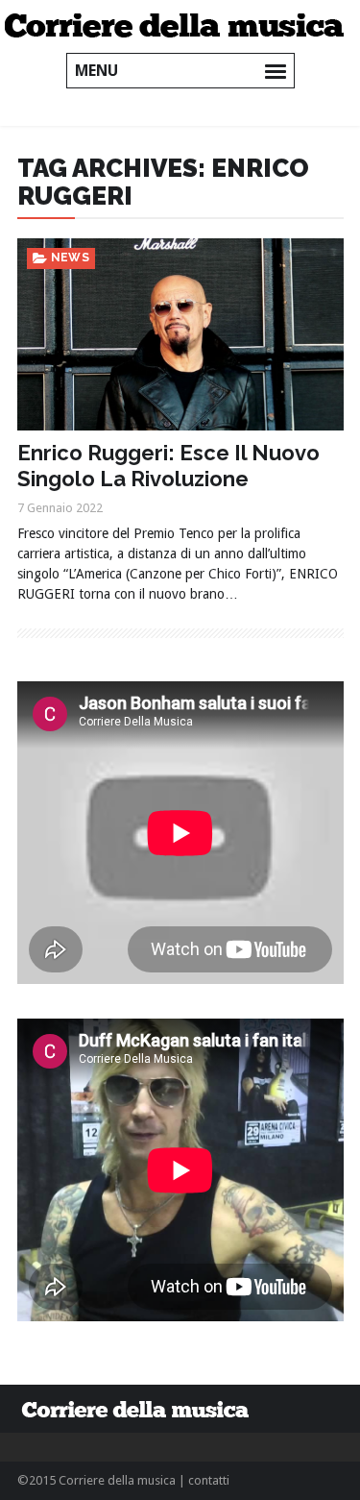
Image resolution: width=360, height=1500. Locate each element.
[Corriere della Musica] (180, 24)
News (70, 257)
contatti (208, 1480)
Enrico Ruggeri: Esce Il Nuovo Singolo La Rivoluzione (168, 465)
